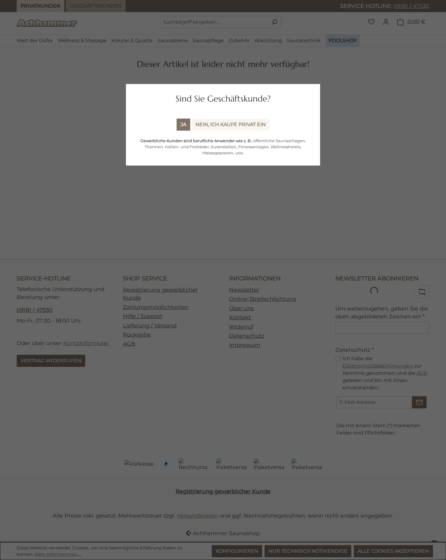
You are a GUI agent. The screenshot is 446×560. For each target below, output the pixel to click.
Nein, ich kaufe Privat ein (230, 124)
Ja (183, 124)
